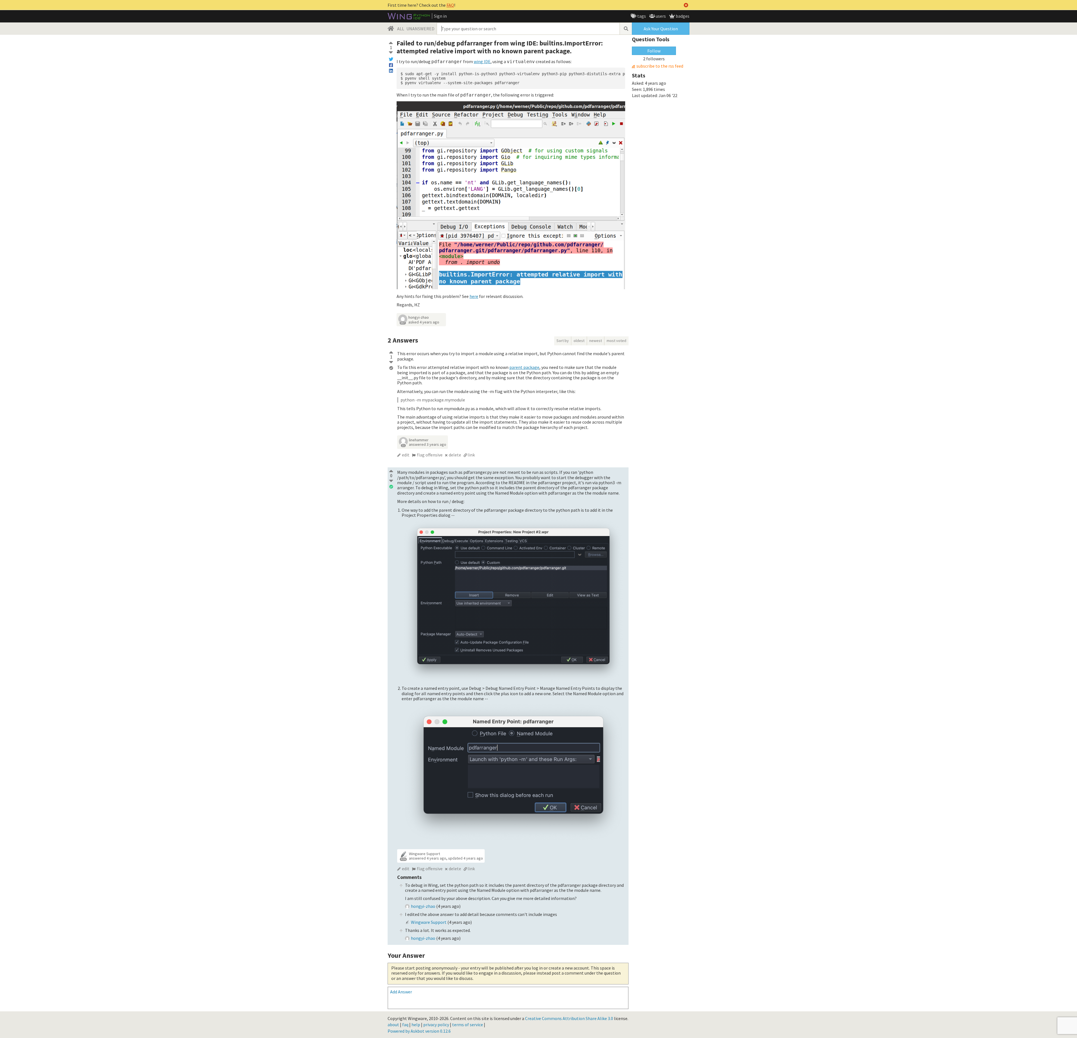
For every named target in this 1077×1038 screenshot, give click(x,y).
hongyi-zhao (418, 317)
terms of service (467, 1024)
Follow (654, 51)
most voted (616, 340)
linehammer (419, 439)
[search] (626, 28)
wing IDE (482, 61)
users (660, 16)
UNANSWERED (420, 28)
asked (423, 322)
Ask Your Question (661, 28)
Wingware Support (424, 853)
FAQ (450, 5)
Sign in (440, 16)
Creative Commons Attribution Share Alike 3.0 (569, 1018)
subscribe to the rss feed (659, 66)
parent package (524, 367)
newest (595, 340)
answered (427, 444)
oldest (579, 340)
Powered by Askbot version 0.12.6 (419, 1031)
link (471, 454)
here (474, 296)
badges (682, 16)
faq (405, 1024)
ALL (400, 28)
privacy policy (436, 1024)
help (415, 1024)
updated (465, 858)
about (393, 1024)
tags (641, 16)
